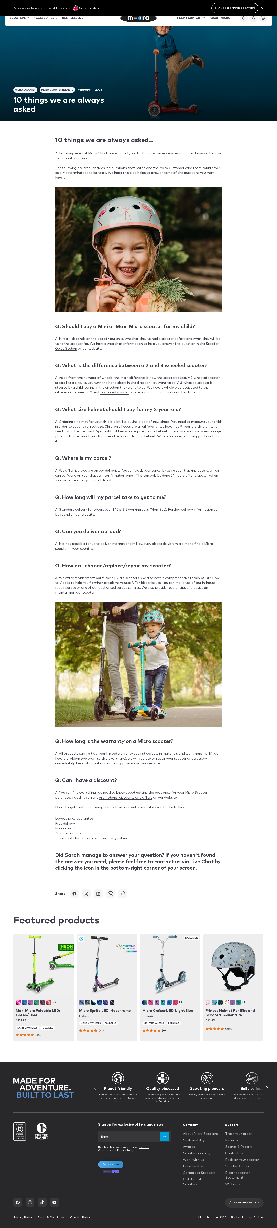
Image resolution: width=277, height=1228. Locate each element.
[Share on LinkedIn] (98, 893)
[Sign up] (164, 1136)
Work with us (193, 1159)
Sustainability (194, 1140)
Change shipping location (235, 8)
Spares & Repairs (238, 1146)
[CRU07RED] (175, 1002)
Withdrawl (233, 1184)
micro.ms (182, 543)
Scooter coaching (196, 1153)
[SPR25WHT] (93, 1002)
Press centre (193, 1166)
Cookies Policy (80, 1217)
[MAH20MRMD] (208, 1002)
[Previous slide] (94, 1087)
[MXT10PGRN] (36, 1002)
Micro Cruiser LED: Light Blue (167, 1011)
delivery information (197, 509)
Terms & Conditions (51, 1217)
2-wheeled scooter (205, 377)
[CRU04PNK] (150, 1002)
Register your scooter (242, 1159)
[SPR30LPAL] (112, 1002)
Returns (231, 1140)
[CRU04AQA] (163, 1002)
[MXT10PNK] (18, 1002)
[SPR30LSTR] (99, 1002)
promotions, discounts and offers (125, 797)
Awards (189, 1146)
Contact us (234, 1153)
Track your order (238, 1133)
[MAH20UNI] (226, 1002)
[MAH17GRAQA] (238, 1002)
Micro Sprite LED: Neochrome (105, 1011)
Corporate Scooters (199, 1172)
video (179, 436)
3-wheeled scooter (114, 392)
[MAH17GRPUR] (232, 1002)
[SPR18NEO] (81, 1002)
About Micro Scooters (200, 1133)
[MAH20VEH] (220, 1002)
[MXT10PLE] (30, 1002)
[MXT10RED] (48, 1002)
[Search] (244, 18)
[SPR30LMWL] (105, 1002)
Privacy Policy (125, 1150)
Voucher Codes (237, 1166)
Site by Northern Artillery (247, 1217)
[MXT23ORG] (42, 1002)
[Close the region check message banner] (262, 8)
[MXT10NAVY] (24, 1002)
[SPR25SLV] (87, 1002)
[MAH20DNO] (214, 1002)
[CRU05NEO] (144, 1002)
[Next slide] (267, 1087)
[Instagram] (30, 1202)
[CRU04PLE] (157, 1002)
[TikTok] (42, 1202)
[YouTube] (54, 1202)
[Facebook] (17, 1202)
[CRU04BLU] (169, 1002)
